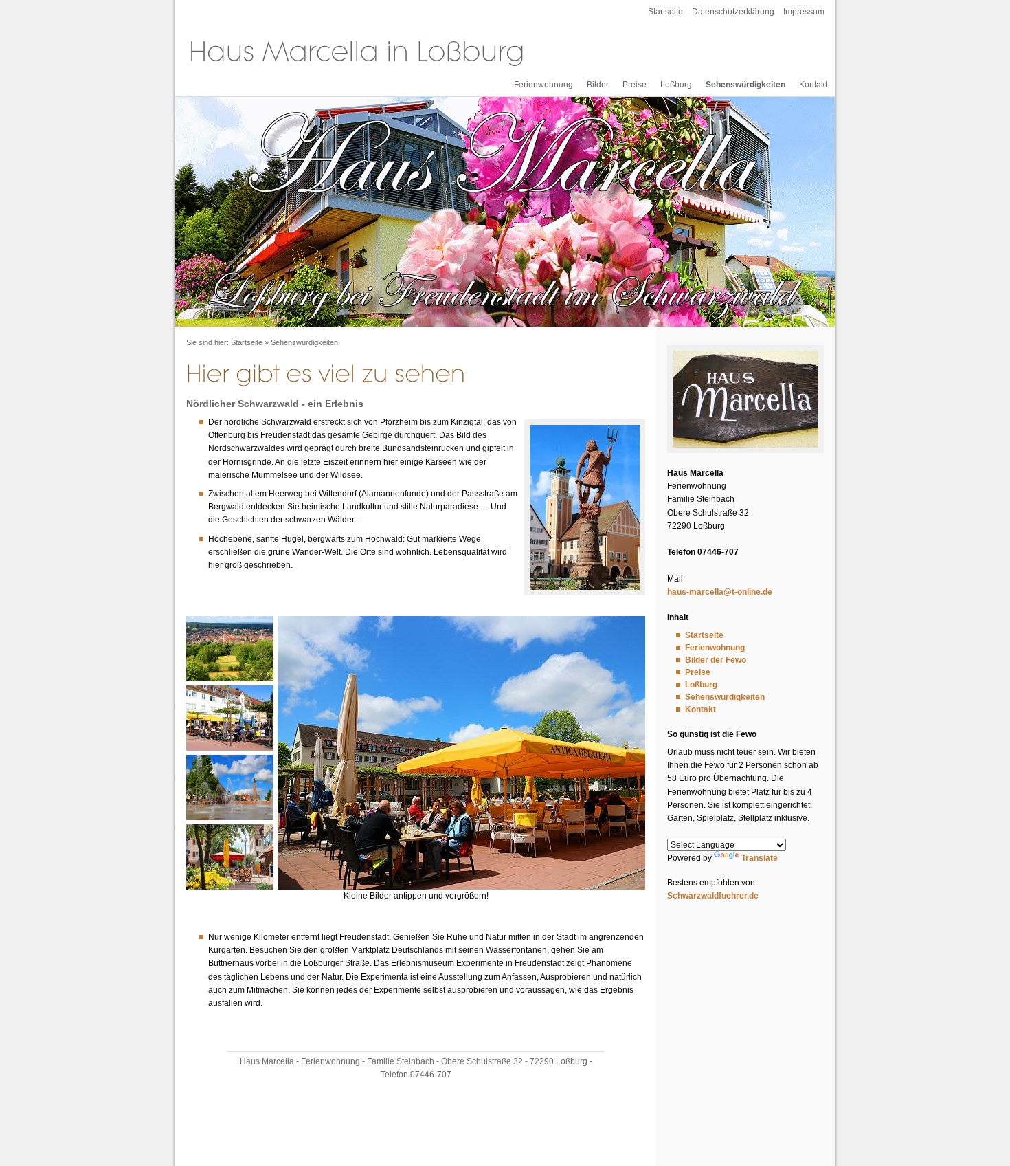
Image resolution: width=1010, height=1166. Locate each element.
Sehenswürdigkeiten (745, 84)
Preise (634, 84)
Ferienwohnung (543, 84)
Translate (759, 858)
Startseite (665, 11)
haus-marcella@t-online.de (719, 592)
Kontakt (813, 84)
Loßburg (676, 84)
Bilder (598, 84)
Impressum (803, 11)
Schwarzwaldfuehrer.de (713, 896)
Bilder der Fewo (715, 660)
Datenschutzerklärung (733, 11)
